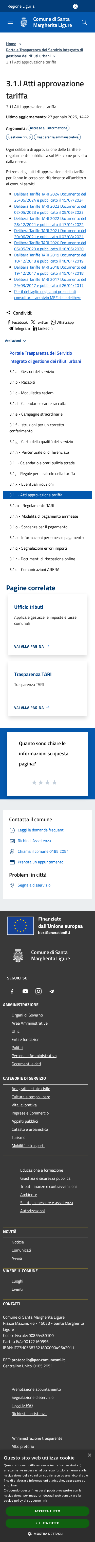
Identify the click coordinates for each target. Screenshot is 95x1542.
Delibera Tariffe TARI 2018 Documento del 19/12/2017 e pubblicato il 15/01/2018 (50, 270)
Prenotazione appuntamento (36, 1389)
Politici (17, 1047)
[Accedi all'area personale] (75, 6)
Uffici (16, 1031)
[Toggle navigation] (10, 22)
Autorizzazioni (32, 1211)
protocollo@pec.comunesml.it (38, 1360)
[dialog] (47, 1496)
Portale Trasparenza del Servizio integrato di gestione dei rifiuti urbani (44, 53)
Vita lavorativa (24, 1105)
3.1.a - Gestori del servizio (31, 371)
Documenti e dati (26, 1064)
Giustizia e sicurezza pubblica (45, 1178)
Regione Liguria (21, 6)
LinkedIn (45, 328)
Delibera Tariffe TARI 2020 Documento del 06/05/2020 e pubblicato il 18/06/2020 (50, 246)
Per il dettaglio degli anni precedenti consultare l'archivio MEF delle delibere (47, 294)
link (44, 1500)
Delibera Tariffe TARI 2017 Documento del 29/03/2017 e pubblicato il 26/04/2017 (50, 282)
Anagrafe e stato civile (31, 1089)
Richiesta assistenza (29, 1413)
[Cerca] (84, 22)
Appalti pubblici (25, 1121)
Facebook (20, 322)
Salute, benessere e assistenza (46, 1203)
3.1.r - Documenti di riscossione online (42, 559)
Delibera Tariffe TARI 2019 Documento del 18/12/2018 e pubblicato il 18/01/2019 (50, 258)
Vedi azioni (13, 340)
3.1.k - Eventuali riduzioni (31, 484)
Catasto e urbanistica (30, 1129)
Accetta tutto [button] (47, 1511)
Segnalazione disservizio (32, 1397)
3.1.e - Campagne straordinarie (36, 414)
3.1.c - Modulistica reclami (31, 393)
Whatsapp (65, 322)
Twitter (42, 322)
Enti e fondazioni (26, 1039)
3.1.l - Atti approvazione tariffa (35, 495)
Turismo (18, 1137)
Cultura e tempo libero (31, 1097)
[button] (47, 1533)
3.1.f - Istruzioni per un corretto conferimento (36, 428)
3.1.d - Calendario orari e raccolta (37, 403)
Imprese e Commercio (30, 1113)
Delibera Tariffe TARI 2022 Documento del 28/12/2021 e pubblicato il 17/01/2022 (50, 221)
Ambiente (28, 1194)
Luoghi (17, 1281)
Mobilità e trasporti (28, 1145)
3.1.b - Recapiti (22, 382)
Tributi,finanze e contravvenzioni (48, 1186)
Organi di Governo (27, 1015)
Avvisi (17, 1258)
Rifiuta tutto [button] (47, 1523)
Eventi (17, 1289)
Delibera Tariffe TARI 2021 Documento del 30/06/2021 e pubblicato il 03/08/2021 (50, 233)
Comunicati (21, 1250)
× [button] (89, 1455)
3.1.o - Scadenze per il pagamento (38, 527)
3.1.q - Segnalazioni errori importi (38, 548)
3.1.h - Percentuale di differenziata (39, 452)
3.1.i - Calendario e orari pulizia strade (42, 463)
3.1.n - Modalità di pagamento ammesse (43, 516)
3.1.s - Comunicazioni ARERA (34, 569)
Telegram (22, 328)
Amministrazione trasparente (37, 1438)
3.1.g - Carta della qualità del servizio (41, 441)
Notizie (18, 1242)
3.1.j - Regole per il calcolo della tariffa (42, 473)
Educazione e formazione (41, 1170)
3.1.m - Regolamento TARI (31, 505)
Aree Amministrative (30, 1023)
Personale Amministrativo (34, 1056)
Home (11, 44)
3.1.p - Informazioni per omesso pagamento (46, 537)
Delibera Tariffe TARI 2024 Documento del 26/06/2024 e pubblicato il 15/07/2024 (50, 197)
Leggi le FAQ (22, 1405)
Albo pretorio (23, 1446)
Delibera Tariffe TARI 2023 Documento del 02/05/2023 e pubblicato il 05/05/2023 (50, 209)
